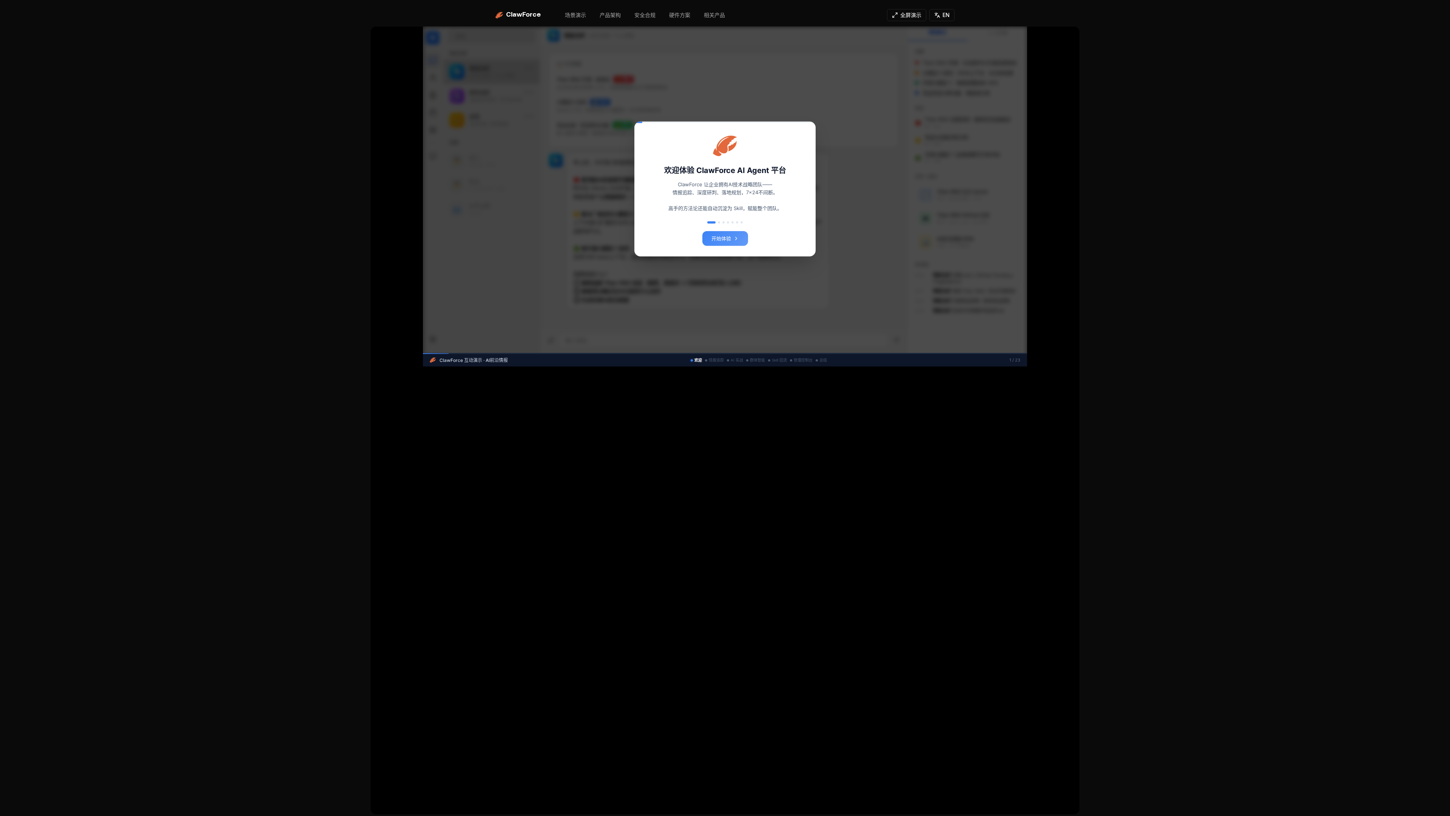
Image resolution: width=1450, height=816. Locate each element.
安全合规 (645, 15)
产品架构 (610, 15)
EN (946, 15)
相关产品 (714, 15)
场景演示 (575, 15)
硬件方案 (679, 15)
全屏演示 (910, 15)
